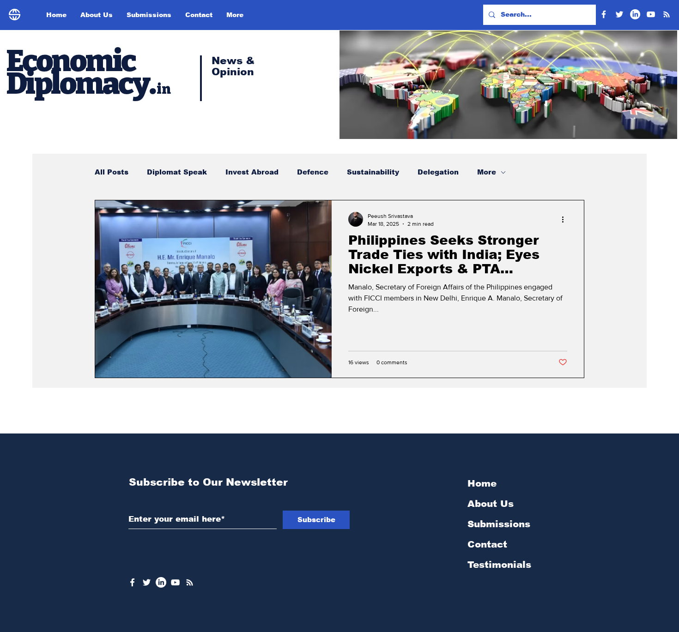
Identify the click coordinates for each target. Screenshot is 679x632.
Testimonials (499, 565)
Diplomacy (77, 84)
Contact (487, 544)
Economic (72, 61)
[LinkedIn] (635, 14)
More (486, 172)
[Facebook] (604, 14)
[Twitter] (619, 14)
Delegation (438, 172)
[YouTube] (651, 14)
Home (482, 483)
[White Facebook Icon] (132, 582)
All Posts (111, 172)
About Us (490, 504)
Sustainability (373, 172)
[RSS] (666, 14)
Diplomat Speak (177, 172)
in (164, 89)
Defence (312, 172)
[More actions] (565, 219)
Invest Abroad (252, 172)
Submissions (498, 524)
